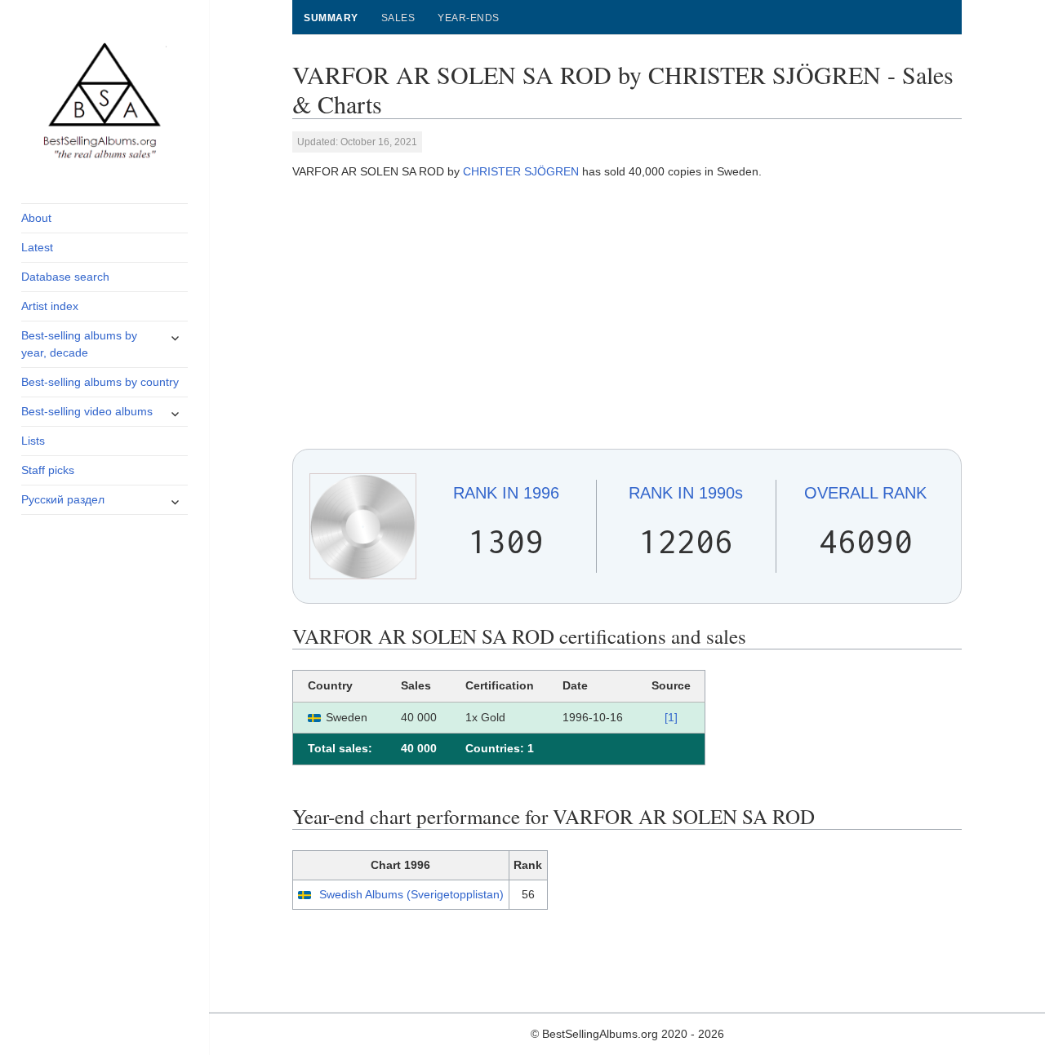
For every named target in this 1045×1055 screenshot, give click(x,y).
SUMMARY (331, 18)
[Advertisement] (627, 315)
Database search (65, 276)
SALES (398, 18)
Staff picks (47, 470)
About (36, 217)
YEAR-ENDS (468, 18)
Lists (33, 440)
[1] (671, 717)
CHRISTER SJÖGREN (521, 171)
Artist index (49, 306)
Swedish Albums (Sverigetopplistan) (411, 894)
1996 (506, 493)
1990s (686, 493)
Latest (37, 247)
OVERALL (865, 493)
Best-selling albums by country (100, 381)
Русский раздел (62, 499)
